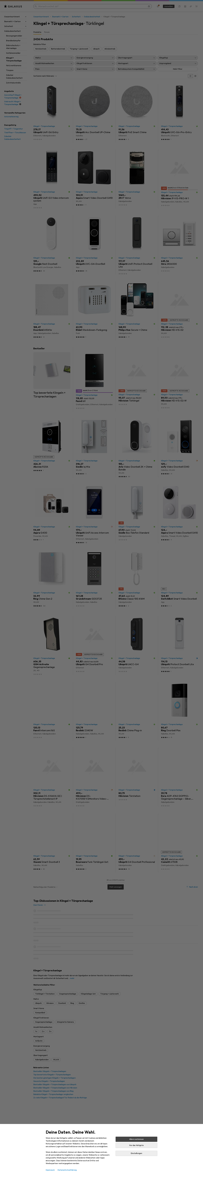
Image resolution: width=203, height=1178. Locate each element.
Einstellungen (136, 1153)
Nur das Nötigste (136, 1145)
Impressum (50, 1170)
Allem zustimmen (136, 1139)
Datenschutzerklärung (67, 1170)
